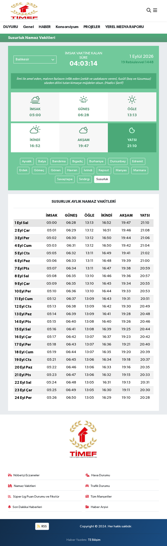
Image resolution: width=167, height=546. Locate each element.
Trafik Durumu (100, 486)
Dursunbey (118, 161)
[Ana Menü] (155, 11)
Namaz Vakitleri (25, 486)
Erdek (23, 170)
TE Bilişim (94, 539)
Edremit (137, 161)
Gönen (56, 170)
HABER (44, 27)
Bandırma (59, 161)
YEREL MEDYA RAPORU (124, 27)
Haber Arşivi (99, 507)
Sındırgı (84, 179)
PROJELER (92, 27)
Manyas (121, 170)
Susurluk (102, 179)
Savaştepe (65, 179)
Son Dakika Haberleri (27, 507)
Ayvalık (27, 161)
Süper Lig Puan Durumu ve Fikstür (36, 496)
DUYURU (10, 27)
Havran (72, 170)
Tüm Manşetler (101, 496)
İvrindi (88, 170)
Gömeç (39, 170)
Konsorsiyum (67, 27)
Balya (42, 161)
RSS (44, 526)
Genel (28, 27)
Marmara (139, 170)
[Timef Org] (24, 11)
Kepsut (104, 170)
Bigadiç (77, 161)
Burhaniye (96, 161)
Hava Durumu (100, 475)
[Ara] (149, 11)
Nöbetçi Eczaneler (26, 475)
